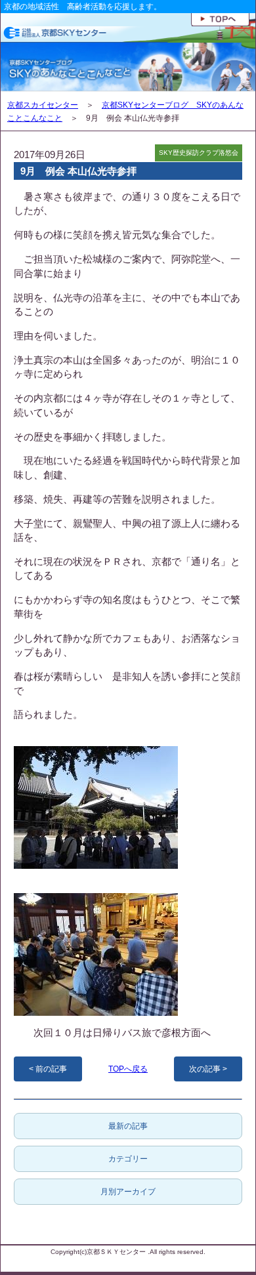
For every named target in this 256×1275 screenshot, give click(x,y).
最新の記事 (128, 1126)
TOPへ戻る (128, 1069)
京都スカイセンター (42, 105)
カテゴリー (128, 1158)
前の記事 (51, 1069)
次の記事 (205, 1069)
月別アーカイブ (128, 1191)
